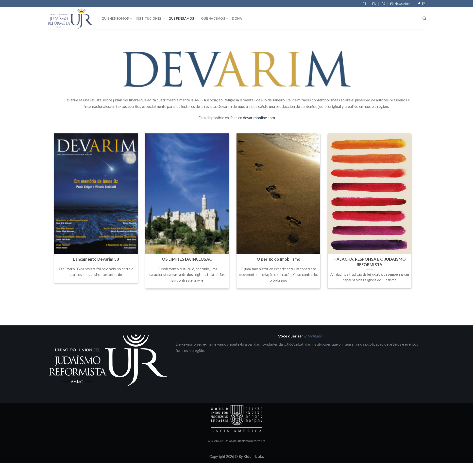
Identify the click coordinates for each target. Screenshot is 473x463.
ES (383, 4)
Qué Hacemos (213, 18)
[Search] (424, 18)
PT (365, 4)
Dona (237, 18)
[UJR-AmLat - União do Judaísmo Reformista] (70, 18)
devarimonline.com (259, 117)
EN (374, 4)
